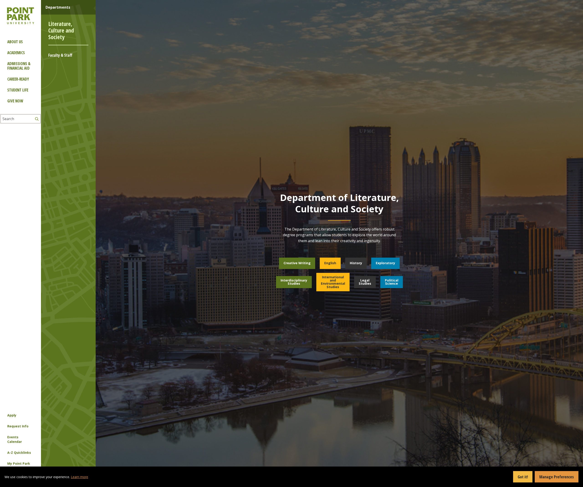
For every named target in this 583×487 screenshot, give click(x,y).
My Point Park (18, 463)
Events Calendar (14, 439)
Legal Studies (365, 282)
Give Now (15, 101)
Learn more (79, 477)
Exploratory (385, 263)
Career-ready (18, 79)
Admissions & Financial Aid (19, 66)
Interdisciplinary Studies (294, 282)
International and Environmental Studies (333, 282)
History (356, 263)
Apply (11, 415)
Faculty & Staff (60, 55)
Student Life (17, 90)
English (330, 263)
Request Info (17, 426)
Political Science (391, 282)
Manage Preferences (556, 476)
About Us (15, 41)
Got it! (523, 476)
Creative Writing (297, 263)
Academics (16, 52)
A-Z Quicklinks (19, 452)
